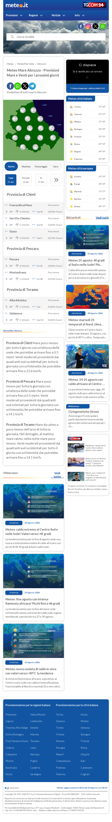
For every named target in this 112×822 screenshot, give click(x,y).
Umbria (10, 747)
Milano (85, 721)
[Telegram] (32, 86)
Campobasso (63, 760)
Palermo (60, 774)
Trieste (60, 734)
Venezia (85, 727)
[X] (95, 26)
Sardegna (35, 774)
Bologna (85, 734)
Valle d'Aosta (37, 714)
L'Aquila (85, 754)
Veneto (34, 727)
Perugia (60, 747)
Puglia (33, 760)
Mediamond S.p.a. (27, 807)
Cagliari (85, 774)
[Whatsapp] (17, 86)
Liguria (9, 721)
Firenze (85, 741)
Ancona (60, 741)
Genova (60, 721)
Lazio (33, 747)
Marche (34, 734)
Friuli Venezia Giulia (17, 741)
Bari (83, 760)
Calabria (35, 767)
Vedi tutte (57, 474)
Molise (10, 760)
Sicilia (9, 774)
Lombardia (36, 721)
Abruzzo (35, 754)
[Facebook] (81, 26)
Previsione (77, 254)
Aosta (84, 714)
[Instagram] (88, 26)
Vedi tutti (102, 217)
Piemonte (11, 714)
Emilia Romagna (14, 734)
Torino (59, 714)
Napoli (60, 754)
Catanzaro (86, 767)
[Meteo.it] (17, 5)
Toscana (34, 741)
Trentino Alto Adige (17, 727)
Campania (11, 754)
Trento (60, 727)
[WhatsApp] (103, 26)
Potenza (60, 767)
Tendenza (13, 523)
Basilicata (11, 767)
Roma (84, 747)
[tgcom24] (94, 5)
